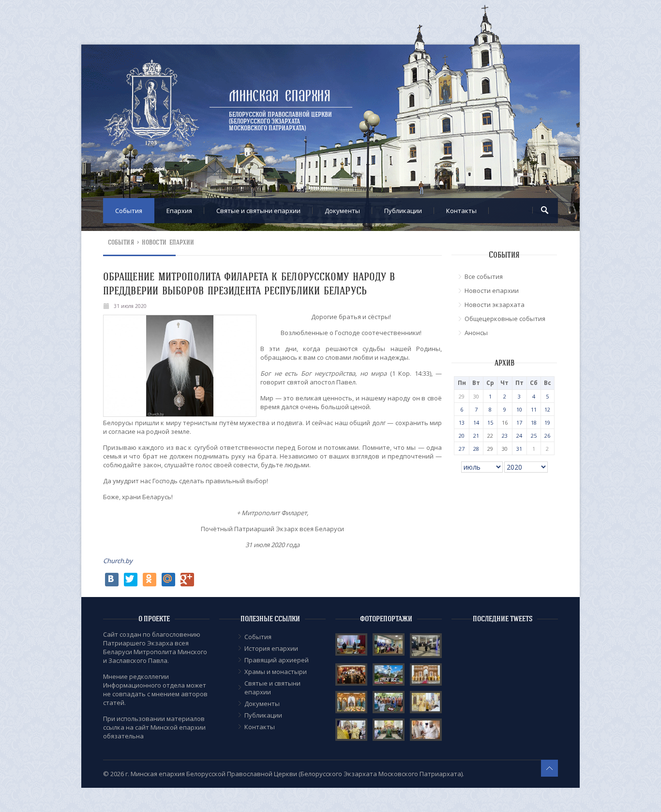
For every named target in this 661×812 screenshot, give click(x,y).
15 (490, 422)
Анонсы (476, 332)
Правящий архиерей (276, 660)
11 (534, 409)
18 (534, 422)
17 (519, 422)
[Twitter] (130, 579)
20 (462, 435)
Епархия (179, 210)
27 (462, 448)
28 (476, 448)
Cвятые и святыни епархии (258, 210)
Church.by (118, 560)
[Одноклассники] (149, 579)
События (128, 210)
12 (547, 409)
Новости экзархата (495, 304)
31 (519, 448)
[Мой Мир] (168, 579)
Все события (484, 276)
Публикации (403, 210)
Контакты (461, 210)
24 (519, 435)
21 (476, 435)
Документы (342, 210)
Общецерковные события (505, 318)
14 (476, 422)
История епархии (271, 648)
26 (547, 435)
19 (547, 422)
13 (462, 422)
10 (519, 409)
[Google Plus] (187, 579)
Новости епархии (168, 242)
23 (505, 435)
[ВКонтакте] (112, 579)
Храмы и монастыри (275, 671)
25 (534, 435)
